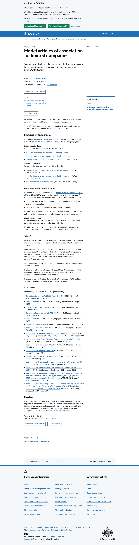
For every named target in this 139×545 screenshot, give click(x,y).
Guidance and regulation (96, 493)
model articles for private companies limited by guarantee (48, 176)
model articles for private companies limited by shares (47, 170)
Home (26, 39)
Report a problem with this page (100, 461)
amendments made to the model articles (47, 139)
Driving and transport (32, 514)
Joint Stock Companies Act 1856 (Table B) (42, 296)
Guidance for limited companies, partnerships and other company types (100, 108)
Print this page (32, 113)
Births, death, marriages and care (37, 489)
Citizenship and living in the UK (36, 501)
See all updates (52, 85)
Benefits (27, 484)
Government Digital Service (61, 530)
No (60, 461)
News (89, 489)
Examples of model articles (35, 100)
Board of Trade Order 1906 (36, 307)
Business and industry (38, 39)
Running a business (53, 39)
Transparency (92, 506)
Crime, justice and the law (34, 506)
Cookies (40, 527)
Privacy (32, 527)
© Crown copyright (107, 539)
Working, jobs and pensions (65, 514)
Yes (48, 461)
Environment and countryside (66, 493)
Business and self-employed (35, 493)
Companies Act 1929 (34, 319)
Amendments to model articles (36, 103)
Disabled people (30, 510)
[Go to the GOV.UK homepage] (31, 33)
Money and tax (61, 501)
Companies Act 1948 (34, 324)
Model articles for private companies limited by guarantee (48, 156)
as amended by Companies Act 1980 (40, 345)
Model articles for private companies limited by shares (47, 153)
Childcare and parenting (33, 497)
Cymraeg (96, 46)
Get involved (91, 514)
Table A (28, 106)
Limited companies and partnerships (74, 39)
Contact (68, 527)
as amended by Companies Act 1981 (40, 350)
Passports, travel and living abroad (68, 506)
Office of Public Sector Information (58, 411)
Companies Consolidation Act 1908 (39, 313)
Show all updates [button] (51, 418)
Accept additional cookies (35, 26)
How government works (96, 510)
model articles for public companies (40, 159)
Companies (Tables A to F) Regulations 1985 (43, 356)
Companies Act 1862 (34, 302)
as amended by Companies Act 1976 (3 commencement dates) (50, 333)
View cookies (76, 26)
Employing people (62, 489)
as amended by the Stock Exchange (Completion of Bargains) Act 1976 (53, 339)
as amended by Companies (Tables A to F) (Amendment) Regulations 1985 (54, 362)
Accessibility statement (54, 527)
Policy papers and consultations (99, 501)
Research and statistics (96, 497)
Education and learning (64, 484)
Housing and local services (65, 497)
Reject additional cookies (58, 26)
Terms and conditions (81, 527)
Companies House (40, 78)
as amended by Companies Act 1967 (40, 328)
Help (26, 527)
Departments (92, 484)
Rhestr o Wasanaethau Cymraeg (36, 530)
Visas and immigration (63, 510)
